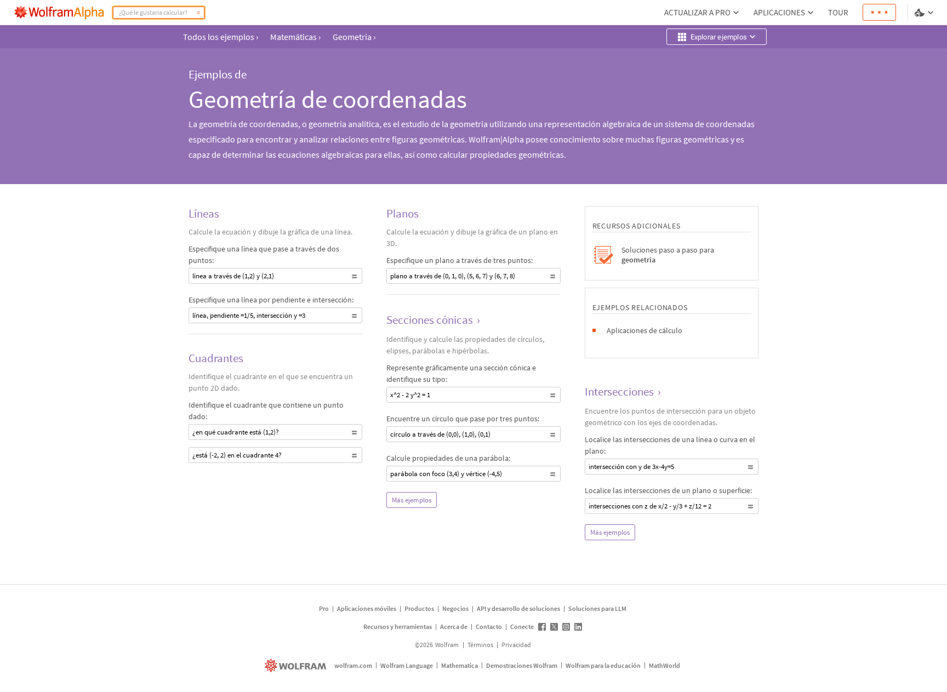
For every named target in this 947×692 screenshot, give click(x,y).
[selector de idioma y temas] (925, 12)
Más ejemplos (411, 500)
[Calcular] (198, 12)
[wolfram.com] (296, 665)
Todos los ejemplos (220, 36)
